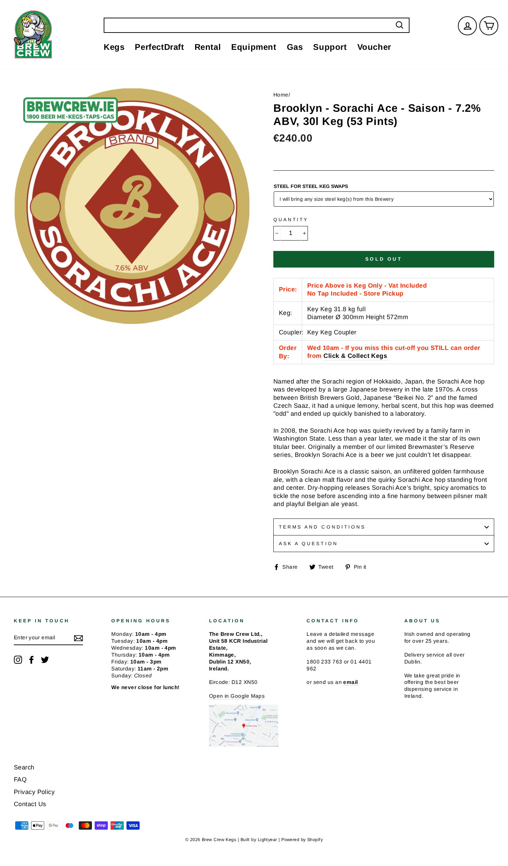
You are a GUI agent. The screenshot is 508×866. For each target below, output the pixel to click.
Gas (295, 47)
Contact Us (30, 804)
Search (24, 767)
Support (330, 47)
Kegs (114, 47)
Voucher (374, 47)
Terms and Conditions (322, 527)
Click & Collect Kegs (355, 355)
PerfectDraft (159, 47)
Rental (208, 47)
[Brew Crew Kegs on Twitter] (45, 660)
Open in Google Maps (237, 696)
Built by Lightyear (259, 839)
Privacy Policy (34, 791)
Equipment (253, 47)
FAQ (20, 779)
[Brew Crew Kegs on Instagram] (18, 660)
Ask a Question (308, 543)
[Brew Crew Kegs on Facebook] (31, 660)
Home (281, 95)
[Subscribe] (78, 638)
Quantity (290, 219)
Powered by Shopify (302, 839)
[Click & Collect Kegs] (388, 356)
